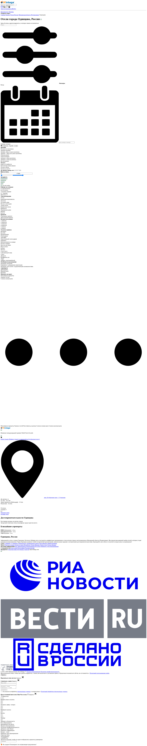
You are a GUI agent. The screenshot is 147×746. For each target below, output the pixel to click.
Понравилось (4, 12)
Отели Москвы (35, 545)
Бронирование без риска (33, 546)
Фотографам (21, 548)
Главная (3, 15)
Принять (3, 675)
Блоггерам (14, 548)
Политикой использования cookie (99, 673)
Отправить (4, 689)
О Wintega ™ (8, 543)
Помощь (11, 12)
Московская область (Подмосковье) (29, 15)
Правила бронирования (33, 671)
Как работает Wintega (46, 543)
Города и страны (9, 545)
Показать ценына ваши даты (5, 513)
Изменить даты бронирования (49, 546)
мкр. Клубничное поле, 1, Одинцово (54, 497)
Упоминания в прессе (33, 543)
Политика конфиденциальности (50, 671)
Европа (8, 15)
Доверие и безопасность (19, 543)
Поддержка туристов (23, 549)
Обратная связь (12, 549)
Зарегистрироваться (6, 9)
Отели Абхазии (51, 545)
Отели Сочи (43, 545)
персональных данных (23, 691)
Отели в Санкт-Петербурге (22, 545)
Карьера (54, 543)
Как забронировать (20, 546)
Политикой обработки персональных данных (54, 691)
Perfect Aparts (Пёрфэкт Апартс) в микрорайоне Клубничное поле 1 (20, 439)
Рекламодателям (29, 548)
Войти (14, 9)
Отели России (14, 15)
